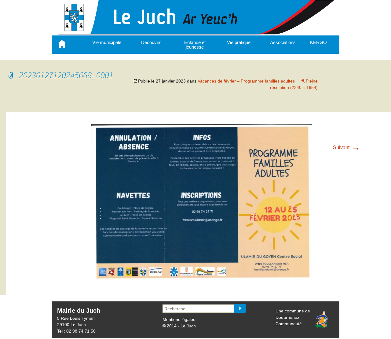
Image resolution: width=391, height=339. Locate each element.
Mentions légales (179, 319)
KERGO (318, 42)
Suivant (346, 147)
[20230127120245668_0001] (201, 279)
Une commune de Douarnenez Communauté (293, 317)
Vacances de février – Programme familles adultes (246, 81)
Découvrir (151, 42)
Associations (283, 42)
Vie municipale (106, 42)
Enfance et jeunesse (195, 45)
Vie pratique (238, 42)
